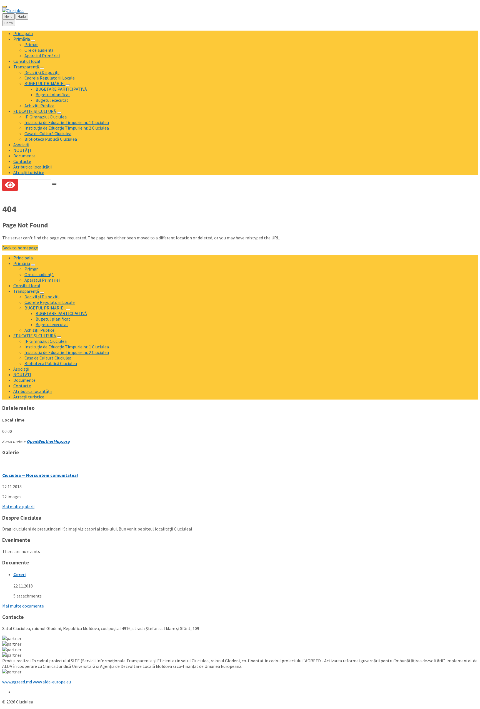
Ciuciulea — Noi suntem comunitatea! (40, 475)
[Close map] (4, 7)
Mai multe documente (23, 606)
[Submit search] (54, 184)
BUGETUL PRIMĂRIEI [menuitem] (44, 83)
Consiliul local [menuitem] (26, 61)
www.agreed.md (17, 682)
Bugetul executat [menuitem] (52, 100)
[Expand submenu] (33, 40)
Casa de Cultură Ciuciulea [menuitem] (47, 133)
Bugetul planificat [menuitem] (53, 94)
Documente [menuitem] (24, 155)
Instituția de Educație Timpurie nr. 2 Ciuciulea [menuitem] (66, 128)
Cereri (19, 574)
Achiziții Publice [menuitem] (39, 105)
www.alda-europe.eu (52, 682)
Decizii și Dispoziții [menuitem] (41, 72)
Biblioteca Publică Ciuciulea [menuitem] (50, 139)
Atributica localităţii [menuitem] (32, 167)
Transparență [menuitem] (26, 67)
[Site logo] (13, 10)
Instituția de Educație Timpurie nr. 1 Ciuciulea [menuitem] (66, 122)
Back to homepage (20, 248)
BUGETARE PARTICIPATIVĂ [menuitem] (61, 89)
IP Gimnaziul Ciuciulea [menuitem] (45, 117)
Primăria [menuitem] (21, 39)
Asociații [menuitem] (21, 144)
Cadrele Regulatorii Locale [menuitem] (49, 78)
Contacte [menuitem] (22, 161)
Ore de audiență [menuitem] (39, 50)
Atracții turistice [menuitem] (28, 172)
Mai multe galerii (18, 506)
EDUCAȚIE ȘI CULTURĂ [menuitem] (34, 111)
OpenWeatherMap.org (48, 441)
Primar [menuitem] (31, 44)
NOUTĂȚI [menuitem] (22, 150)
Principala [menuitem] (23, 33)
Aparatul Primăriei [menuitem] (42, 55)
